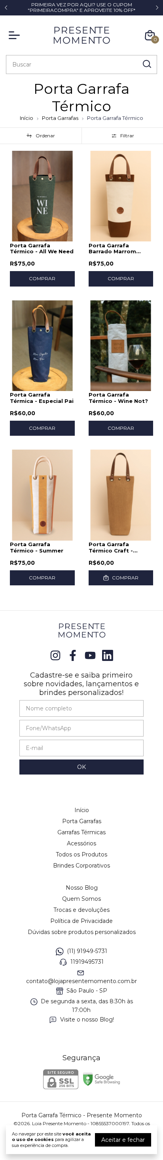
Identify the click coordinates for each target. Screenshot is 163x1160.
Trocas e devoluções (81, 909)
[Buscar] (146, 64)
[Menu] (16, 35)
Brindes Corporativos (81, 865)
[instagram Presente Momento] (55, 655)
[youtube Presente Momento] (90, 655)
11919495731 (87, 961)
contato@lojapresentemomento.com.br (81, 981)
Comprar (42, 278)
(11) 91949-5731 (87, 951)
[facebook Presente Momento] (73, 655)
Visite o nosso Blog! (87, 1019)
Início (26, 118)
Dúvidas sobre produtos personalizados (82, 932)
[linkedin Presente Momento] (107, 655)
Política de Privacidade (81, 921)
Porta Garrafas (60, 118)
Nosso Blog (82, 887)
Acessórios (81, 843)
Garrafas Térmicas (81, 832)
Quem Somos (81, 898)
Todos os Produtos (81, 854)
